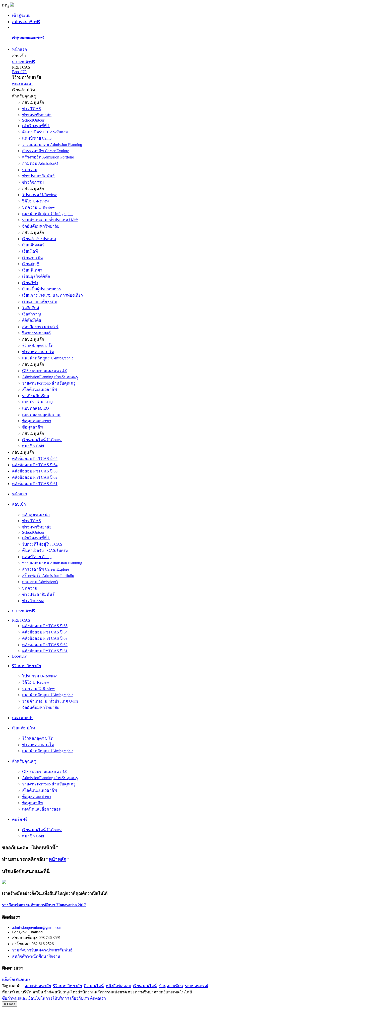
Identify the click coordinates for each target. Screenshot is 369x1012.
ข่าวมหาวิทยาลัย (36, 115)
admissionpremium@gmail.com (37, 927)
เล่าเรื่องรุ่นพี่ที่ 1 (36, 126)
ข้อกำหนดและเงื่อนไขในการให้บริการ (35, 998)
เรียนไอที (30, 251)
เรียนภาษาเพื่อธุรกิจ (39, 301)
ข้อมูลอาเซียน (171, 986)
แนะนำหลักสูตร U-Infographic (47, 213)
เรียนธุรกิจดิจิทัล (36, 276)
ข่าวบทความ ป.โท (38, 352)
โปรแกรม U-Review (39, 195)
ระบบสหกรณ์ (196, 986)
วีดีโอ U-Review (35, 201)
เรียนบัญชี (30, 264)
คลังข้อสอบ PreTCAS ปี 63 (34, 471)
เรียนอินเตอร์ (33, 245)
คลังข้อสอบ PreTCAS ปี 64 (34, 465)
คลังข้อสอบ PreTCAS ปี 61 (34, 484)
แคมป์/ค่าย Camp (36, 138)
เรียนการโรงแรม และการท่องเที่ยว (52, 295)
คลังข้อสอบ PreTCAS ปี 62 (34, 477)
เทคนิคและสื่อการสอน (42, 809)
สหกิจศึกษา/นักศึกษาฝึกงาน (36, 956)
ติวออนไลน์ (94, 986)
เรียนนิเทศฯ (32, 270)
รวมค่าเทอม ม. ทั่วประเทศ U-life (50, 220)
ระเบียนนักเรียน (35, 396)
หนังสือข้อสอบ (118, 986)
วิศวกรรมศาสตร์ (36, 333)
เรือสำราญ (31, 314)
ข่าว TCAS (31, 108)
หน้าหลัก (57, 859)
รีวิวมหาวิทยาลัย (67, 986)
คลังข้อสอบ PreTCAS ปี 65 (34, 458)
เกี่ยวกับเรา (79, 998)
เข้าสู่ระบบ (21, 15)
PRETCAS (21, 620)
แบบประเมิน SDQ (37, 402)
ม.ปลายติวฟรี (23, 62)
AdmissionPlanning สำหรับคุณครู (50, 377)
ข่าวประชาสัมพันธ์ (38, 176)
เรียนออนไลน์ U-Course (42, 440)
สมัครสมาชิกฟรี (26, 22)
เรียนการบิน (32, 257)
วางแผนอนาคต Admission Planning (52, 144)
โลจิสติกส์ (30, 308)
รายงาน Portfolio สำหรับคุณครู (49, 383)
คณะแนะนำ (22, 83)
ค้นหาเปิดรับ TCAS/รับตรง (45, 132)
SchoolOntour (33, 120)
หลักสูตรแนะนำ (36, 514)
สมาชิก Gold (33, 446)
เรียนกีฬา (30, 283)
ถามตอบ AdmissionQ (40, 163)
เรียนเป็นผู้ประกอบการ (41, 289)
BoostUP (19, 72)
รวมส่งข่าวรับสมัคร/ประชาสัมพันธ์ (42, 950)
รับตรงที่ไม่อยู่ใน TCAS (42, 544)
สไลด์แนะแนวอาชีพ (39, 389)
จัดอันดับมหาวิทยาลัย (40, 226)
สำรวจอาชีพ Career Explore (45, 151)
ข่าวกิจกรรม (33, 182)
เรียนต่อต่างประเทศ (39, 239)
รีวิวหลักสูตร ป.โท (37, 345)
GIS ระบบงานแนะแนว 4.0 (44, 370)
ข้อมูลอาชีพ (32, 427)
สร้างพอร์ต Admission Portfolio (48, 157)
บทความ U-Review (38, 207)
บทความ (29, 170)
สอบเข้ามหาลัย (38, 986)
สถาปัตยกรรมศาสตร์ (40, 327)
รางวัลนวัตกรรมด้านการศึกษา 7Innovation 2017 (44, 905)
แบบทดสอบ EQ (35, 408)
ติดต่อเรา (98, 998)
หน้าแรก (19, 49)
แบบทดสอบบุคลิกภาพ (41, 414)
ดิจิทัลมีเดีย (31, 320)
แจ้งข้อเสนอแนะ (16, 979)
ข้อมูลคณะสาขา (36, 421)
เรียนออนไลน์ (145, 986)
